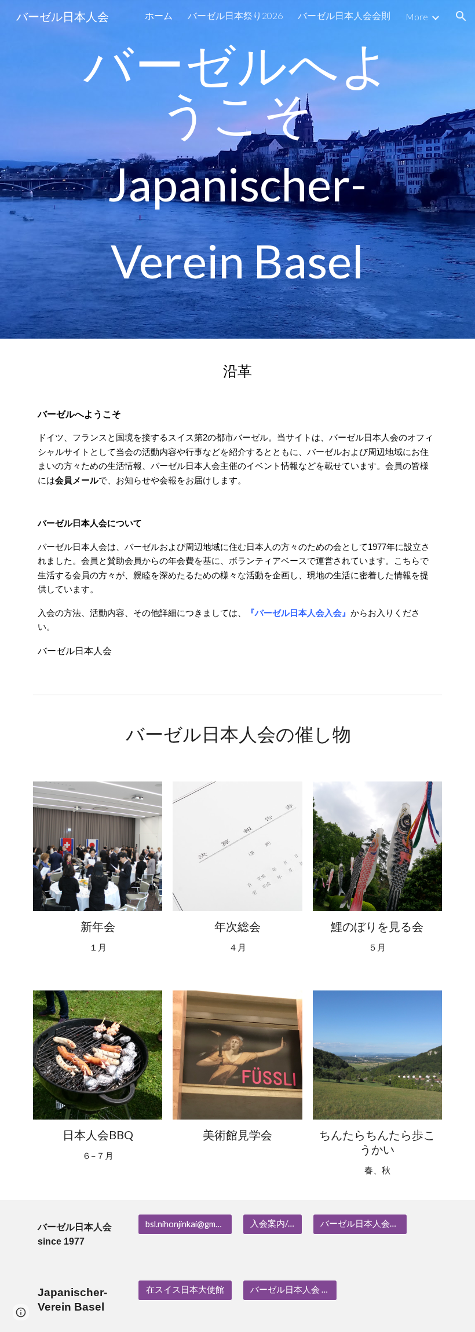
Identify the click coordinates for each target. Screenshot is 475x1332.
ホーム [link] (159, 15)
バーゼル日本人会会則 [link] (344, 15)
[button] (461, 16)
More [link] (416, 16)
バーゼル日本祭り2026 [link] (235, 15)
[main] (237, 169)
